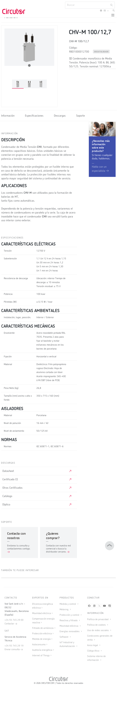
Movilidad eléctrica (41, 613)
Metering (64, 609)
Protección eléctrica (42, 633)
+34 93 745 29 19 (14, 646)
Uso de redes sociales (98, 630)
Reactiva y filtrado (69, 620)
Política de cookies (96, 625)
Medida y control (68, 604)
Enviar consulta (12, 649)
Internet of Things (41, 655)
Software (64, 637)
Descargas (60, 115)
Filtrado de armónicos (43, 628)
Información (7, 115)
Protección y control (70, 615)
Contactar (10, 624)
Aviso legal (93, 645)
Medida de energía (41, 639)
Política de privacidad (98, 619)
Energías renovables (70, 631)
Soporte (80, 115)
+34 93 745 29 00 (14, 620)
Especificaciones (34, 115)
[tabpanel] (18, 84)
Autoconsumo (39, 644)
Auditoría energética (42, 650)
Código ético (93, 651)
